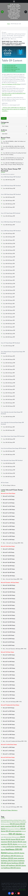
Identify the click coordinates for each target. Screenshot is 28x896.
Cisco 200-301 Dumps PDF (9, 224)
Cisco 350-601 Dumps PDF (9, 273)
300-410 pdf (24, 831)
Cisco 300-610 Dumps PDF (9, 276)
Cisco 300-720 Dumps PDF (9, 307)
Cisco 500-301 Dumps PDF (9, 366)
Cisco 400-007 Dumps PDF (9, 188)
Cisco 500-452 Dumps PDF (9, 376)
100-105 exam (11, 820)
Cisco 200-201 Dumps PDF (9, 416)
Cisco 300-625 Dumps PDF (9, 286)
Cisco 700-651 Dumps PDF (9, 402)
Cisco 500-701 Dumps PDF (9, 389)
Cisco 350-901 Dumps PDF (9, 207)
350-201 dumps (10, 839)
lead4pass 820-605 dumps (12, 868)
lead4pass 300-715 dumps (9, 860)
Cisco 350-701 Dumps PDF (9, 297)
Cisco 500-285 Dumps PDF (9, 454)
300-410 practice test (4, 834)
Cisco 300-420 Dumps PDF (9, 243)
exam (5, 32)
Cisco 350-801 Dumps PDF (9, 320)
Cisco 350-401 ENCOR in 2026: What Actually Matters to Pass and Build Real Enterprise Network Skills (13, 148)
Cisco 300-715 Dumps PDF (9, 303)
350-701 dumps (12, 844)
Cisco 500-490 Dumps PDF (9, 382)
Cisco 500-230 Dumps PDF (9, 359)
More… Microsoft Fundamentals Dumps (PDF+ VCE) (15, 741)
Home (8, 23)
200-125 (24, 820)
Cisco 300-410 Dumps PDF (9, 236)
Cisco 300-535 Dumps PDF (9, 270)
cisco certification (8, 846)
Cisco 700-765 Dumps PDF (9, 442)
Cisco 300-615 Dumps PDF (9, 280)
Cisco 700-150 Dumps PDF (9, 399)
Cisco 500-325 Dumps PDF (9, 369)
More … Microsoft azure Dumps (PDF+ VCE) (13, 543)
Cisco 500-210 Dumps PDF (9, 356)
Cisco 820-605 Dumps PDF (9, 476)
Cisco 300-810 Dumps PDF (9, 323)
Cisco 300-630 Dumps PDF (9, 290)
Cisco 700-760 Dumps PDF (9, 406)
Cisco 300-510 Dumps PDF (9, 263)
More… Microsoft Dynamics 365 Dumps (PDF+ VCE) (14, 648)
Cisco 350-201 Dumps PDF (9, 430)
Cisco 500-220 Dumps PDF (9, 466)
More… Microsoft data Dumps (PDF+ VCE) (12, 579)
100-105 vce (20, 820)
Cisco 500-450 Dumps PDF (9, 473)
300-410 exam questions (13, 831)
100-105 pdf (16, 820)
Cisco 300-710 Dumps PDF (9, 300)
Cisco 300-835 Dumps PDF (9, 337)
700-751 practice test (6, 37)
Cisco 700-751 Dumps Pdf (9, 65)
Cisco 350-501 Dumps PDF (9, 260)
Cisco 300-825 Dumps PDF (9, 333)
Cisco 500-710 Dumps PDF (9, 392)
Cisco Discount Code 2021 (10, 70)
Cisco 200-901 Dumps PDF (9, 179)
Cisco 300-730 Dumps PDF (9, 313)
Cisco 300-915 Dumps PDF (9, 200)
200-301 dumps (15, 824)
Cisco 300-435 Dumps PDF (9, 253)
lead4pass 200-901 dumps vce (13, 855)
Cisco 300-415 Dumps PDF (9, 240)
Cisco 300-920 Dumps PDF (9, 203)
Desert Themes (22, 889)
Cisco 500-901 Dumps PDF (9, 396)
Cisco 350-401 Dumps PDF (9, 233)
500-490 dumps (20, 844)
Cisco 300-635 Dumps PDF (9, 293)
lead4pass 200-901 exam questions (12, 858)
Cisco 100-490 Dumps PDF (9, 216)
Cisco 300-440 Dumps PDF (9, 256)
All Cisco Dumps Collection (9, 485)
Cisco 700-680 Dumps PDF (9, 439)
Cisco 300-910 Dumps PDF (9, 197)
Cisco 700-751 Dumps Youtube (10, 67)
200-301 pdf (15, 826)
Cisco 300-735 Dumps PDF (9, 317)
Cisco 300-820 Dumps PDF (9, 330)
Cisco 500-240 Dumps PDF (9, 362)
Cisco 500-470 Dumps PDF (9, 379)
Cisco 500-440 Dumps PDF (9, 470)
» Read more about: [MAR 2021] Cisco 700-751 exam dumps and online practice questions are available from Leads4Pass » (14, 109)
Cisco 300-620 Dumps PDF (9, 283)
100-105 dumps (6, 820)
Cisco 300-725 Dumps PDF (9, 310)
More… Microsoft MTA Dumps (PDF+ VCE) (12, 807)
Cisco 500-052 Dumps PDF (9, 463)
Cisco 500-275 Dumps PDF (9, 451)
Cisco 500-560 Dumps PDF (9, 386)
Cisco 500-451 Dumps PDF (9, 372)
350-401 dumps (12, 841)
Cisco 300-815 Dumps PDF (9, 327)
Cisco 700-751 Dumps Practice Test (12, 69)
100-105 (2, 820)
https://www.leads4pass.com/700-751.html (11, 84)
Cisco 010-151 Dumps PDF (8, 345)
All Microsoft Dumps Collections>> (9, 810)
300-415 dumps (15, 834)
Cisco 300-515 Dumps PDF (9, 266)
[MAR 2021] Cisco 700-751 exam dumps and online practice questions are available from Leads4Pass (13, 43)
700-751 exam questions (19, 35)
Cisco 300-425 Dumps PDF (9, 246)
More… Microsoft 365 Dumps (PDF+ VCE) (12, 701)
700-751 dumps (10, 35)
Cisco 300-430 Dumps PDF (9, 250)
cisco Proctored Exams (17, 37)
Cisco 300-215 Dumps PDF (9, 427)
